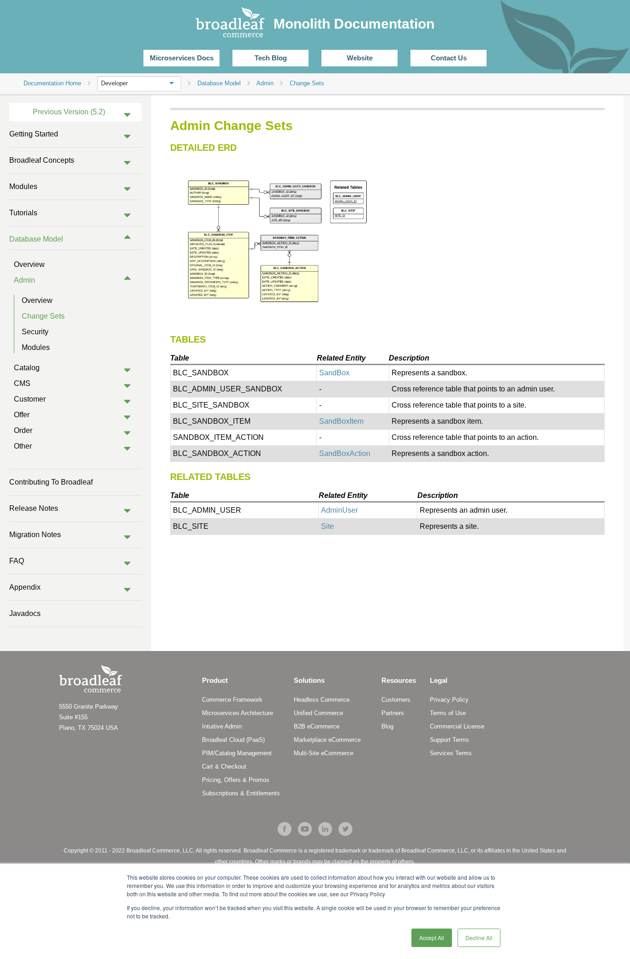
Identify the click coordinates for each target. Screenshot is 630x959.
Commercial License (457, 726)
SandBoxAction (344, 453)
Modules (23, 186)
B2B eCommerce (316, 726)
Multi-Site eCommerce (323, 753)
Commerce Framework (232, 699)
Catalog (27, 368)
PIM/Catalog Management (237, 753)
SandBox (334, 373)
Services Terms (451, 753)
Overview (29, 264)
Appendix (25, 587)
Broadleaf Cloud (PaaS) (233, 739)
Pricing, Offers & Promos (235, 779)
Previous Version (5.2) (69, 112)
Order (23, 430)
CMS (22, 383)
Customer (30, 399)
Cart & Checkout (224, 766)
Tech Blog (271, 58)
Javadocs (25, 613)
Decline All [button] (479, 937)
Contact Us (449, 58)
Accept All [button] (431, 937)
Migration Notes (35, 535)
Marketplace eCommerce (327, 739)
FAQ (16, 561)
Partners (392, 713)
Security (35, 332)
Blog (387, 726)
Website (360, 58)
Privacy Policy (449, 699)
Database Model (36, 239)
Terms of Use (448, 713)
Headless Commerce (322, 699)
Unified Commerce (318, 713)
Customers (395, 699)
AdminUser (339, 510)
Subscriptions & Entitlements (241, 793)
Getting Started (33, 134)
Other (23, 446)
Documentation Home (52, 83)
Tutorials (23, 213)
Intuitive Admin (222, 726)
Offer (22, 415)
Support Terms (449, 739)
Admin (24, 280)
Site (327, 526)
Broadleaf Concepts (41, 160)
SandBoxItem (341, 421)
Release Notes (33, 508)
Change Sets (43, 316)
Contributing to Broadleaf (51, 482)
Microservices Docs (182, 58)
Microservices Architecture (237, 713)
